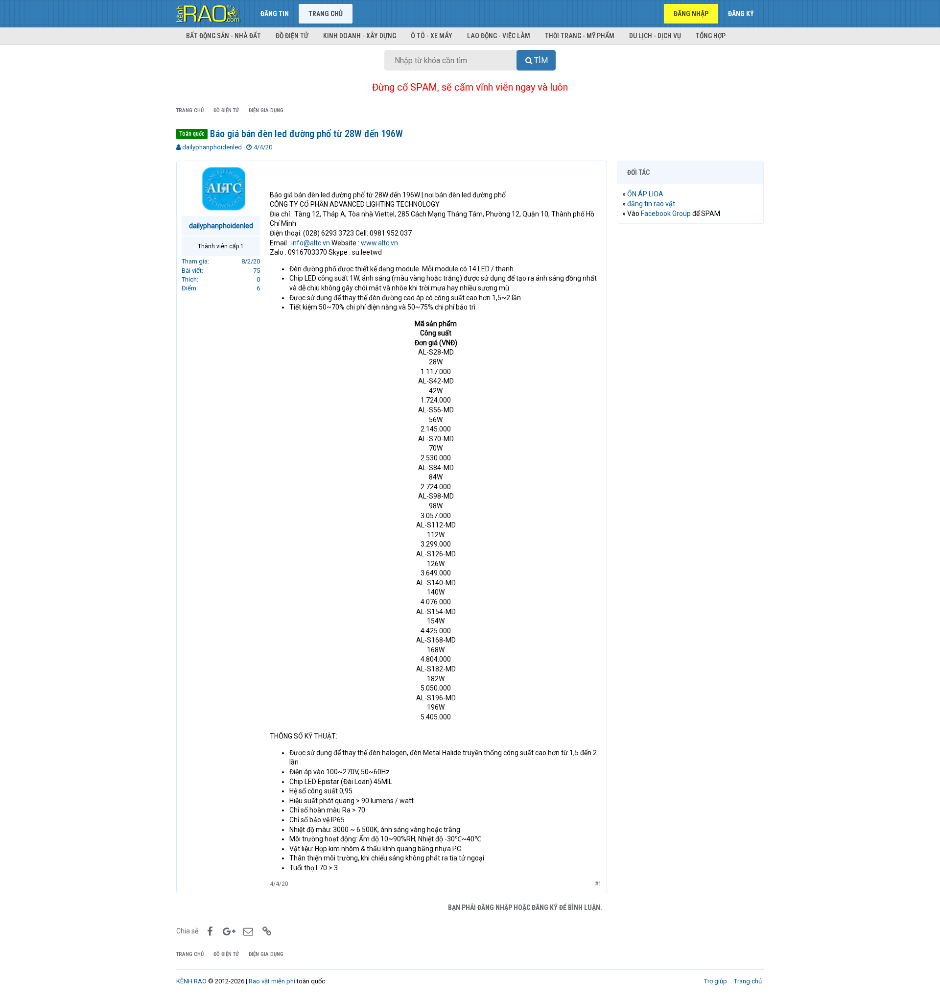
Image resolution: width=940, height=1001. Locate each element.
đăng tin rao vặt (651, 204)
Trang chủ (325, 14)
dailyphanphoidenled (212, 147)
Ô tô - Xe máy (431, 36)
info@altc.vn (310, 243)
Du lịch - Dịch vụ (655, 36)
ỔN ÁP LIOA (645, 194)
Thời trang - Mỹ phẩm (579, 36)
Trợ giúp (715, 981)
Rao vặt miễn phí (272, 981)
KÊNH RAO (191, 981)
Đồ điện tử (292, 36)
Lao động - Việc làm (498, 36)
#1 (598, 884)
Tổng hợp (711, 36)
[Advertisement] (690, 380)
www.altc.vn (379, 243)
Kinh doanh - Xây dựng (359, 36)
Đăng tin (274, 14)
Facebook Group (666, 213)
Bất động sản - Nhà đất (223, 36)
